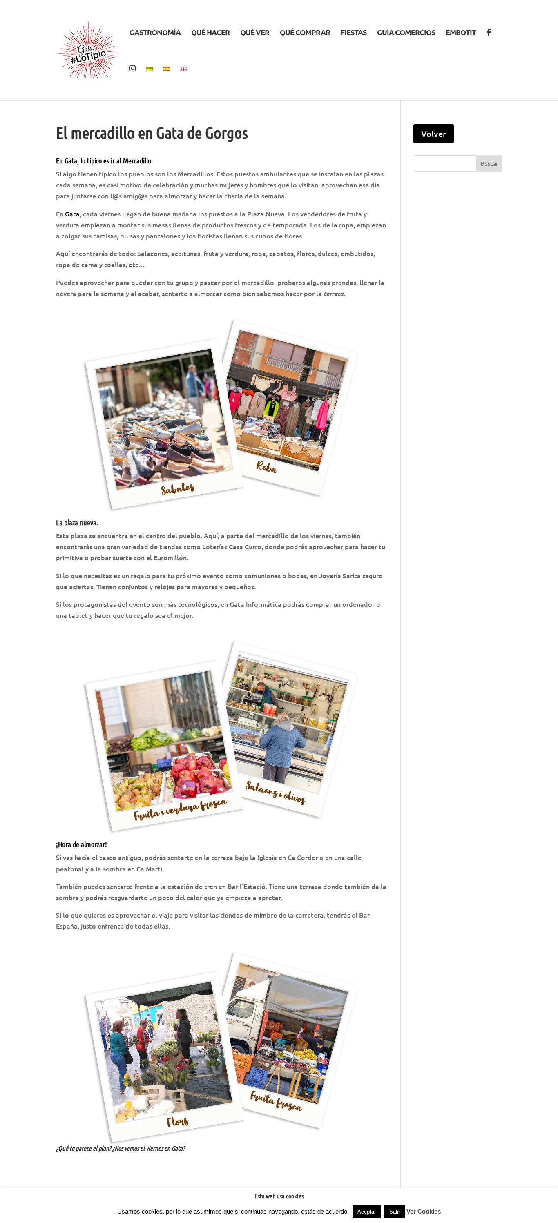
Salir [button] (394, 1212)
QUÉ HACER (210, 33)
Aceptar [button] (366, 1212)
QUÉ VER (254, 33)
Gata (72, 213)
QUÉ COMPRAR (305, 33)
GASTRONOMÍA (155, 33)
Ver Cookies (423, 1211)
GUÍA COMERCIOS (406, 33)
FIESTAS (353, 33)
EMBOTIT (461, 33)
